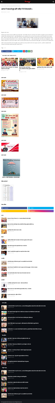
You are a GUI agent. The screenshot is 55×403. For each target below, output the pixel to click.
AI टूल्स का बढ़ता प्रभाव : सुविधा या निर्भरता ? (15, 294)
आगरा (5, 6)
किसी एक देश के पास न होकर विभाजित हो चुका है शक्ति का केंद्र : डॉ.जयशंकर (19, 288)
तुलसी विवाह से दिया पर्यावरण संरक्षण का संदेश (44, 67)
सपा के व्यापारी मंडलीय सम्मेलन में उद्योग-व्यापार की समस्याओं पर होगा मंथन (19, 273)
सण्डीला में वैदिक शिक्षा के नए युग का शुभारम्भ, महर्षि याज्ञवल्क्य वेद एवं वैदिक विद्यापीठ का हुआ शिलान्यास (23, 323)
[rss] (14, 211)
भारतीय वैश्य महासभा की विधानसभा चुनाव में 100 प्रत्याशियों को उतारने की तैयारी (20, 261)
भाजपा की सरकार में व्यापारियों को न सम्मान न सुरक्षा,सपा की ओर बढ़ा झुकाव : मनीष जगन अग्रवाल (22, 267)
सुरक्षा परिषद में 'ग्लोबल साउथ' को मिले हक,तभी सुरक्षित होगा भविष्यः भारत (19, 338)
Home (2, 6)
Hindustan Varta (11, 402)
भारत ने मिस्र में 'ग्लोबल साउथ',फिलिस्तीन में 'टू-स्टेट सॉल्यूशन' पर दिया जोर (19, 344)
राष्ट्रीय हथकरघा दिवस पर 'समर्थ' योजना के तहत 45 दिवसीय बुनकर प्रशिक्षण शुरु (20, 317)
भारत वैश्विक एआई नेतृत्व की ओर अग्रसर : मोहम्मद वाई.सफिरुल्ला (18, 283)
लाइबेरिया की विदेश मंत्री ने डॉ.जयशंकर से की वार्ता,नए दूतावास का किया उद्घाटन (20, 239)
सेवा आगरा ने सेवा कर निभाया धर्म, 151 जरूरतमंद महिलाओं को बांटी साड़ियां (9, 68)
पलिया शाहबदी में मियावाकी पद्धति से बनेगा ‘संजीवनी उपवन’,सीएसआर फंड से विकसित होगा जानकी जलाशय (24, 311)
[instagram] (41, 211)
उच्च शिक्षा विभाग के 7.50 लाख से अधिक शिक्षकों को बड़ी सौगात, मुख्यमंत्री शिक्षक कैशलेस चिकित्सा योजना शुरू (25, 329)
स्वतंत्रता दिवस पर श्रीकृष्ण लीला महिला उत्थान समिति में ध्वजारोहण (18, 382)
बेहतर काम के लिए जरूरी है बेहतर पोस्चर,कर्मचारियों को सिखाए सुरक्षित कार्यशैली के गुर (27, 69)
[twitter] (41, 208)
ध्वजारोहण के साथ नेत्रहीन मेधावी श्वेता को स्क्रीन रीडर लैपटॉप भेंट (18, 388)
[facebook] (14, 208)
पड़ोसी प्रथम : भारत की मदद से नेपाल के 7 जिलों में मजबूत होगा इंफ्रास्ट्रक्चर (19, 349)
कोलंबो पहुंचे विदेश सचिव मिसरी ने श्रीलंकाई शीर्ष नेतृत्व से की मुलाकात (18, 361)
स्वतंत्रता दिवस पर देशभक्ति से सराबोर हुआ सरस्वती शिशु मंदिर (17, 376)
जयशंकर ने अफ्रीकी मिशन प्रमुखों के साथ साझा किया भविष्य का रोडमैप (18, 251)
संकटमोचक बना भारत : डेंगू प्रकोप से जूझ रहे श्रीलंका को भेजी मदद (18, 355)
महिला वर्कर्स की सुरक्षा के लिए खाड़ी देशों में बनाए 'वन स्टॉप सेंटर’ (17, 245)
